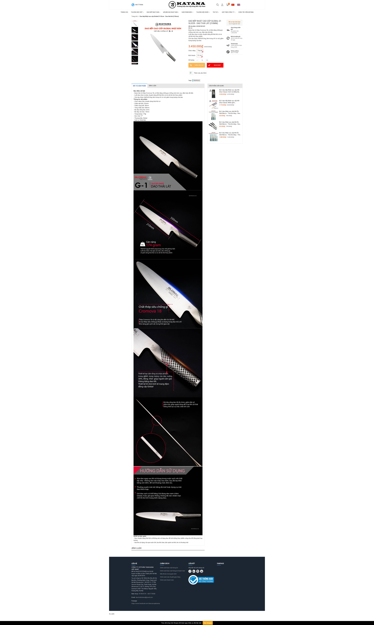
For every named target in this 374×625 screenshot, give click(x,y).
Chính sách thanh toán (167, 580)
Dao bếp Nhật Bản (153, 12)
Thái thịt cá (196, 80)
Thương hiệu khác (202, 12)
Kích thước (191, 55)
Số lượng (191, 60)
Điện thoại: (134, 594)
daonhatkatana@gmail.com (144, 597)
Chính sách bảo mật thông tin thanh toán (172, 571)
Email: (133, 597)
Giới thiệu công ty (228, 12)
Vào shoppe (208, 623)
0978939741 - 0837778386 (147, 594)
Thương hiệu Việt (137, 12)
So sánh (111, 614)
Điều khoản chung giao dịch (168, 574)
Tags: (190, 80)
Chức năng (191, 50)
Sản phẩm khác (187, 12)
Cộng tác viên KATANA (246, 12)
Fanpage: (134, 601)
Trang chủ (124, 12)
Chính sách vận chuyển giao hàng (170, 577)
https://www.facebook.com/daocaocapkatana (145, 603)
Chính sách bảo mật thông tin (169, 567)
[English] (239, 4)
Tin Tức (215, 12)
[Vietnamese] (233, 4)
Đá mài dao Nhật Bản (170, 12)
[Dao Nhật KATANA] (187, 5)
